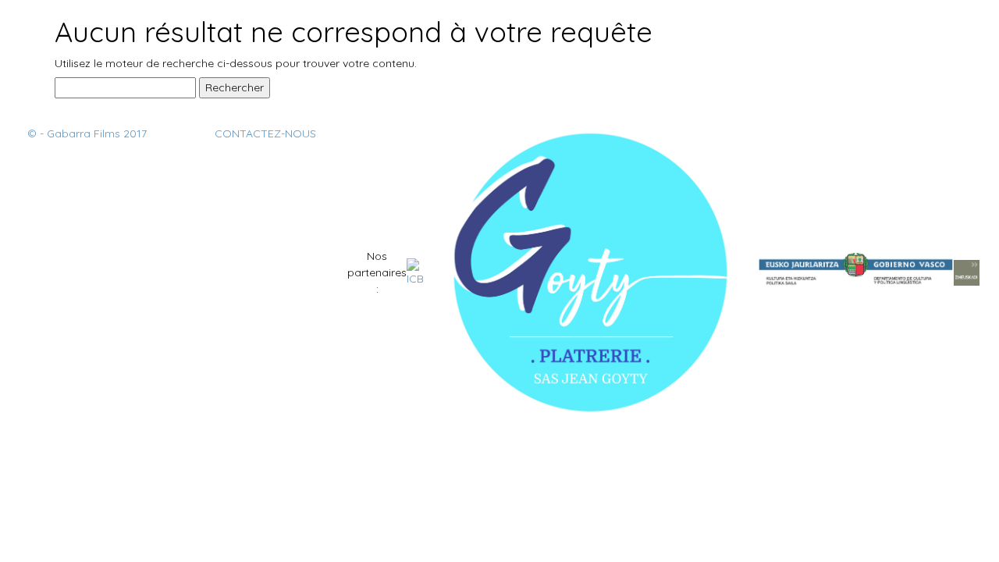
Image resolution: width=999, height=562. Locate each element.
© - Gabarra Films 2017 (87, 133)
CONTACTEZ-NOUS (265, 133)
